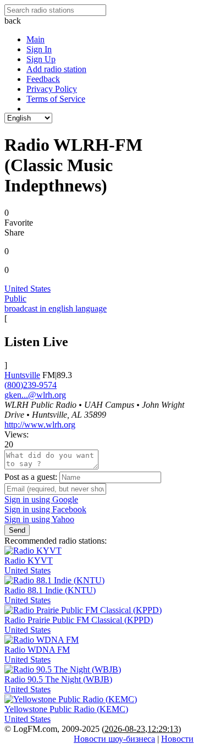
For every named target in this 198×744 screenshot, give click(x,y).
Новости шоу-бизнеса (114, 738)
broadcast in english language (55, 308)
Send (17, 530)
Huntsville (22, 375)
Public (15, 298)
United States (27, 288)
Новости (177, 738)
